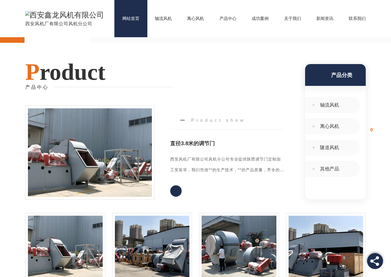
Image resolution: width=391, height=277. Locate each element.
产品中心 (227, 18)
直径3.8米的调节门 (192, 143)
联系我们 (357, 18)
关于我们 (292, 18)
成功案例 (260, 18)
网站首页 (130, 18)
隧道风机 (329, 147)
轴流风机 (163, 18)
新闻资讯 (324, 18)
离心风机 (195, 18)
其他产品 (329, 168)
